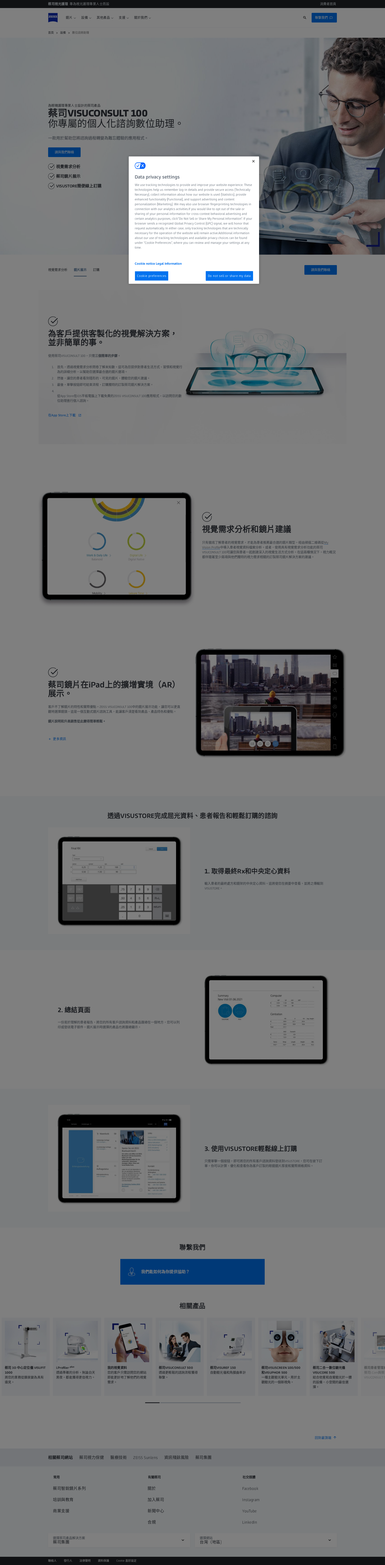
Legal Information (169, 263)
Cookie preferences (151, 276)
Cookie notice (145, 263)
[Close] (253, 161)
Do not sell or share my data (229, 276)
